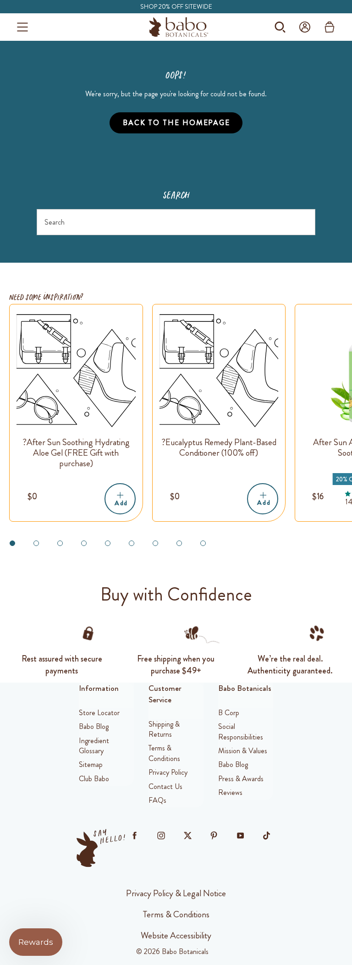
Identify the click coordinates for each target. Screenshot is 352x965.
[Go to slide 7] (155, 543)
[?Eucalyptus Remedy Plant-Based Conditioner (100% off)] (219, 370)
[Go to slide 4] (83, 543)
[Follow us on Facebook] (134, 835)
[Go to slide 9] (203, 543)
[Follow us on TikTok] (266, 835)
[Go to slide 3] (60, 543)
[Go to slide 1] (12, 543)
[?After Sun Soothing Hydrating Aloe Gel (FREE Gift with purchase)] (76, 370)
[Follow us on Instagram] (161, 835)
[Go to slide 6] (131, 543)
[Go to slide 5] (107, 543)
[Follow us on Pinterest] (214, 835)
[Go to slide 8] (179, 543)
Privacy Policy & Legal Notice (176, 893)
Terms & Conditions (176, 914)
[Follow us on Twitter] (187, 835)
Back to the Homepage (176, 122)
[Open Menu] (22, 27)
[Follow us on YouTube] (240, 835)
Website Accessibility (176, 935)
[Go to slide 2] (36, 543)
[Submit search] (303, 222)
